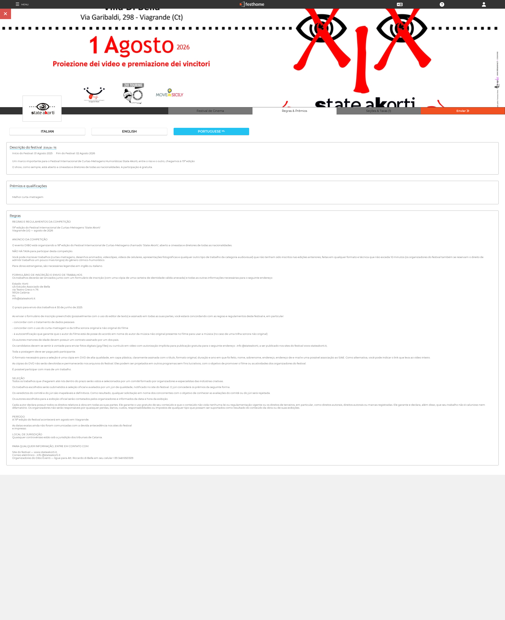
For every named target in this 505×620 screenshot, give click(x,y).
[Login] (484, 4)
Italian (47, 131)
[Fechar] (5, 14)
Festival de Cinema (210, 111)
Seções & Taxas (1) (378, 111)
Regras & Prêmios (294, 111)
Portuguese (211, 131)
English (129, 131)
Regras (15, 216)
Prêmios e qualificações (28, 186)
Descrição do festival (33, 147)
